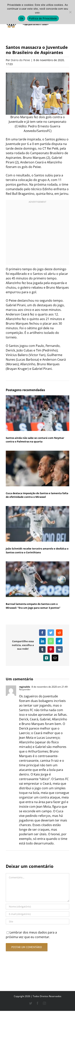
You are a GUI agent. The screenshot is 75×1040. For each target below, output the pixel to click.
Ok (21, 18)
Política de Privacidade (43, 18)
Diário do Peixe (20, 60)
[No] (70, 12)
